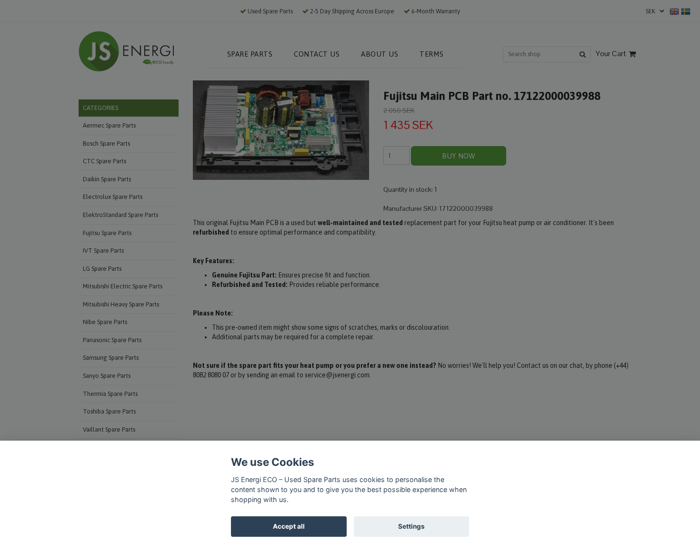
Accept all (289, 526)
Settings (411, 526)
